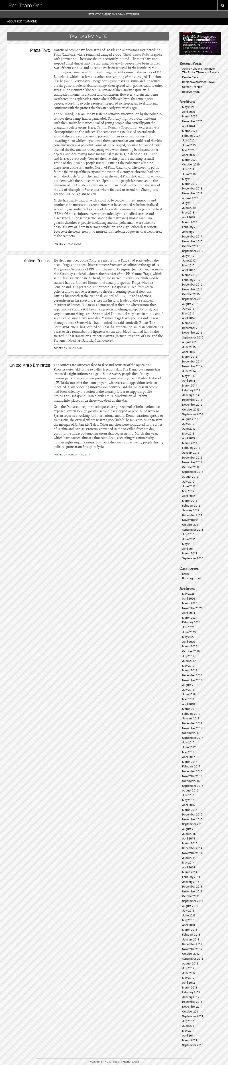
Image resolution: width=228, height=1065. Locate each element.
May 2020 (188, 150)
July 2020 (188, 140)
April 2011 (188, 548)
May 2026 (188, 107)
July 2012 (188, 481)
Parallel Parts (190, 77)
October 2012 (191, 467)
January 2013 (190, 452)
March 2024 (189, 131)
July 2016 (188, 308)
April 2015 (188, 352)
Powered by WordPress (104, 1061)
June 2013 (188, 428)
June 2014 (188, 371)
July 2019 (188, 169)
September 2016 (192, 299)
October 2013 (191, 409)
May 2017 (188, 265)
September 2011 (192, 529)
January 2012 (190, 510)
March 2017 (189, 275)
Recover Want (191, 91)
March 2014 (189, 385)
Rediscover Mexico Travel (198, 82)
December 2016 (192, 284)
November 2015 (192, 332)
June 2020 (188, 145)
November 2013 (192, 404)
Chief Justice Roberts (138, 54)
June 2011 (188, 539)
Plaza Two (40, 50)
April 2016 (188, 318)
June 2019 (188, 174)
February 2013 (191, 447)
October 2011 (191, 524)
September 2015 (192, 337)
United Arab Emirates (29, 365)
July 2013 (188, 423)
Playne (134, 1061)
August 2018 (190, 198)
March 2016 (189, 323)
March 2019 (189, 183)
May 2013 (188, 433)
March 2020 (189, 159)
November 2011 (192, 519)
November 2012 (192, 462)
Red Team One (25, 5)
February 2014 (191, 390)
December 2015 (192, 328)
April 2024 (188, 126)
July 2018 (188, 203)
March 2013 (189, 443)
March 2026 (189, 116)
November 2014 (192, 366)
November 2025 (192, 121)
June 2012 (188, 486)
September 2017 (192, 251)
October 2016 (191, 294)
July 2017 (188, 256)
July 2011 (188, 534)
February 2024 (191, 135)
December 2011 (192, 515)
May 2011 (188, 544)
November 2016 (192, 289)
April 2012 (188, 495)
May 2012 (188, 491)
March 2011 (189, 553)
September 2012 (192, 471)
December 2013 (192, 399)
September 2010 (192, 558)
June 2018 (188, 207)
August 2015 (190, 342)
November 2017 (192, 241)
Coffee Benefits (192, 87)
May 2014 (188, 376)
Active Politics (37, 261)
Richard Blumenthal (90, 282)
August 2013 (190, 419)
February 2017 (191, 280)
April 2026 (188, 111)
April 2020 (188, 155)
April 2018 (188, 217)
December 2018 (192, 188)
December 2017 (192, 236)
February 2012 (191, 505)
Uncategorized (191, 578)
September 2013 (192, 414)
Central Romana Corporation (118, 127)
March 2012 (189, 500)
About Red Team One (22, 21)
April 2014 (188, 380)
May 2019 (188, 179)
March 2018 (189, 222)
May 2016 (188, 313)
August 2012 (190, 476)
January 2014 (190, 395)
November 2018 (192, 193)
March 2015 (189, 356)
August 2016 (190, 304)
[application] (200, 43)
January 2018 (190, 232)
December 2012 (192, 457)
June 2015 (188, 347)
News (185, 573)
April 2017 (188, 270)
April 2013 (188, 438)
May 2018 (188, 212)
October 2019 (191, 164)
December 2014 (192, 361)
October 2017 (191, 246)
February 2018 (191, 227)
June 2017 (188, 260)
